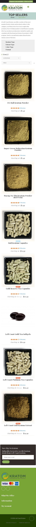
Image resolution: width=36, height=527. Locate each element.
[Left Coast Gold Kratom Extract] (18, 407)
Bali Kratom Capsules (18, 243)
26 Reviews (22, 385)
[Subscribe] (6, 461)
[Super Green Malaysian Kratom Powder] (18, 130)
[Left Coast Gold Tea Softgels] (18, 316)
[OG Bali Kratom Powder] (18, 85)
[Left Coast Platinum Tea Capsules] (18, 361)
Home (12, 17)
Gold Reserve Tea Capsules (18, 288)
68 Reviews (22, 108)
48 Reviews (22, 430)
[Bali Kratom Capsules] (18, 225)
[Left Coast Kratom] (9, 8)
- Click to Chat (27, 1)
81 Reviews (22, 203)
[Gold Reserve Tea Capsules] (18, 270)
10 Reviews (22, 339)
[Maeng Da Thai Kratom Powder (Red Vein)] (18, 177)
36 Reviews (22, 248)
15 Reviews (22, 294)
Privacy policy (11, 522)
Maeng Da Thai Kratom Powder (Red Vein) (18, 197)
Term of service (24, 522)
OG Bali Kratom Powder (18, 103)
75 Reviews (22, 155)
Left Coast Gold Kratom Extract (18, 425)
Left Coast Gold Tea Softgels (18, 334)
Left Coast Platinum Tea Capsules (18, 380)
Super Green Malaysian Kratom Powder (18, 149)
